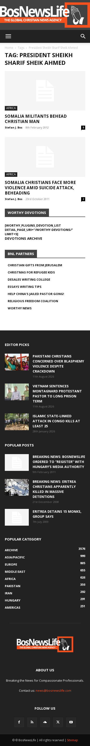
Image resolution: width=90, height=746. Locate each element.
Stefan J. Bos (13, 127)
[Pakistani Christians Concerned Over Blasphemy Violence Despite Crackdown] (17, 362)
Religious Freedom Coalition (33, 301)
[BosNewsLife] (45, 15)
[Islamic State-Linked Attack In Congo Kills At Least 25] (17, 421)
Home (9, 48)
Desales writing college (29, 279)
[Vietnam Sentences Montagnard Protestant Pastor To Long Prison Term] (17, 392)
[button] (8, 36)
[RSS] (32, 722)
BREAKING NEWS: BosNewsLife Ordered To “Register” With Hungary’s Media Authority (59, 461)
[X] (58, 722)
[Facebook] (19, 722)
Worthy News (20, 308)
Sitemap (72, 740)
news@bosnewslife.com (53, 690)
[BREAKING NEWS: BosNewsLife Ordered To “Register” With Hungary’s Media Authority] (17, 462)
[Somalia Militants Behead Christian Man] (45, 91)
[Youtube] (71, 722)
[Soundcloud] (45, 722)
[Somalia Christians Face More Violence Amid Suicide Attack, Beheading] (45, 157)
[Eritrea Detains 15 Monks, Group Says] (17, 517)
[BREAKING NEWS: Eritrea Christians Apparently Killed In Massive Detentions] (17, 487)
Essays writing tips (25, 286)
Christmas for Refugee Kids (31, 272)
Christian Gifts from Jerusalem (35, 265)
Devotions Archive (23, 238)
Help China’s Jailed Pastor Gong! (36, 294)
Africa (11, 108)
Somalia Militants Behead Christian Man (36, 118)
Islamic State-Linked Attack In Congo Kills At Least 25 (56, 421)
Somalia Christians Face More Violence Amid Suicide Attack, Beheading (40, 188)
